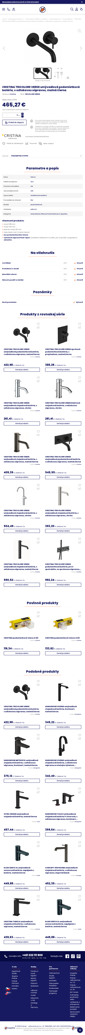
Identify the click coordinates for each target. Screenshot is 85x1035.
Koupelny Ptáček (73, 974)
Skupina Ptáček (15, 977)
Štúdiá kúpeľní (52, 977)
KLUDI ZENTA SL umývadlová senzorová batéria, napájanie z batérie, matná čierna (19, 870)
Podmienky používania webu (74, 997)
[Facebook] (67, 956)
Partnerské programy (53, 992)
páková (34, 209)
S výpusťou (63, 214)
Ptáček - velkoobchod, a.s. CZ (75, 980)
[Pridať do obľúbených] (38, 324)
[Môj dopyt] (81, 9)
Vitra (38, 821)
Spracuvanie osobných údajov (75, 1014)
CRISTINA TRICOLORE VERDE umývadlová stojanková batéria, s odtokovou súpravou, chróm (20, 405)
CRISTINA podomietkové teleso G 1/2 (21, 638)
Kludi (38, 875)
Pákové (44, 214)
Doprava (34, 983)
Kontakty (15, 986)
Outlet (33, 995)
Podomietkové (54, 19)
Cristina (12, 94)
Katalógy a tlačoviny (34, 1005)
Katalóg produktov (15, 19)
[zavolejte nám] (9, 9)
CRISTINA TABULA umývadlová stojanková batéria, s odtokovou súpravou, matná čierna (20, 924)
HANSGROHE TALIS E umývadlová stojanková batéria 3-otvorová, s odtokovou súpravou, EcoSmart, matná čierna (61, 816)
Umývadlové (67, 19)
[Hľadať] (72, 9)
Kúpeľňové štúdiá (16, 972)
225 (32, 191)
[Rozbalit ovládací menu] (80, 1030)
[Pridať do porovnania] (38, 327)
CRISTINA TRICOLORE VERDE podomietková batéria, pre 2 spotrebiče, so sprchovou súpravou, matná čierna (62, 567)
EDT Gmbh (74, 992)
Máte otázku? (48, 143)
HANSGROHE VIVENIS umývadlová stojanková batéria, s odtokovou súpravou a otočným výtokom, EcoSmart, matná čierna (61, 763)
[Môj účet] (77, 9)
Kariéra (14, 988)
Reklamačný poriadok (75, 1008)
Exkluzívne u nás (35, 999)
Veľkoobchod (54, 973)
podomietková (36, 205)
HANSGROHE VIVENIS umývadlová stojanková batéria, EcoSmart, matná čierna (61, 709)
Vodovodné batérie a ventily (36, 19)
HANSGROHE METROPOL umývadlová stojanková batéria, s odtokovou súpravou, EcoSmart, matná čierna (21, 763)
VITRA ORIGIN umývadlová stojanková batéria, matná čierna (20, 815)
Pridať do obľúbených (14, 143)
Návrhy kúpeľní (34, 979)
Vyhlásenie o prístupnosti (75, 1003)
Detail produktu (21, 370)
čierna (33, 177)
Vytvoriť (79, 302)
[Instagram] (73, 956)
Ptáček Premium (15, 982)
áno (32, 182)
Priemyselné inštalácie (54, 984)
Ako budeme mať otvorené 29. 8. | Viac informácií (20, 2)
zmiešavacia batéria (39, 195)
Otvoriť (79, 263)
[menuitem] (42, 73)
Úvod (4, 19)
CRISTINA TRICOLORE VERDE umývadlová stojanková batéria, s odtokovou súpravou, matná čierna (21, 459)
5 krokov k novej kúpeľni (34, 973)
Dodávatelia (53, 988)
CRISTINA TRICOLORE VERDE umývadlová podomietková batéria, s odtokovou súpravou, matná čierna (22, 352)
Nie (32, 200)
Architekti (52, 981)
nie (32, 186)
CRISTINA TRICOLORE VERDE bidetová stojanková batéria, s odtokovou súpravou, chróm (62, 405)
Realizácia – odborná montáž (34, 989)
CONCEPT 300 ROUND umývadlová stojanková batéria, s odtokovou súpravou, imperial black (61, 870)
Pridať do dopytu (16, 122)
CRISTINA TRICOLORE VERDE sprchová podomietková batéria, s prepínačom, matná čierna (62, 352)
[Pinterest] (79, 956)
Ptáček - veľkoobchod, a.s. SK (75, 987)
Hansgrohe (78, 714)
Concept (78, 875)
